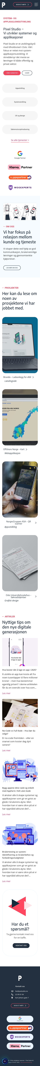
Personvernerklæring (26, 1062)
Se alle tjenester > (20, 140)
